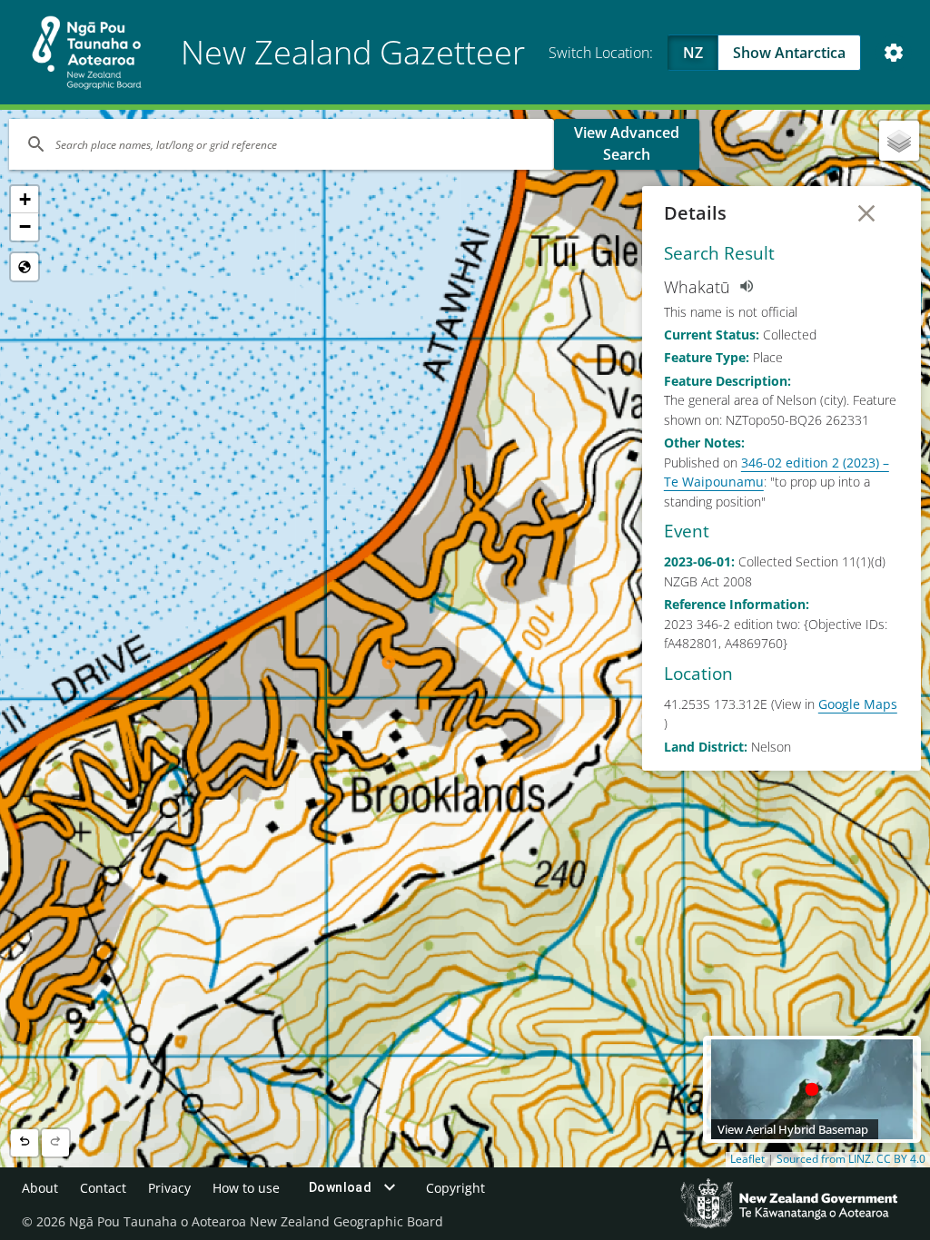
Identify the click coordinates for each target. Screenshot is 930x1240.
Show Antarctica (789, 53)
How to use (246, 1187)
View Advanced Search (626, 143)
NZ (693, 53)
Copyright (455, 1187)
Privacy (169, 1187)
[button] (24, 199)
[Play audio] (746, 287)
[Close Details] (866, 213)
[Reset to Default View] (24, 266)
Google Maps (857, 704)
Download (340, 1187)
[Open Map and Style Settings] (894, 52)
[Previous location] (24, 1142)
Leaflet (747, 1159)
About (40, 1187)
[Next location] (55, 1142)
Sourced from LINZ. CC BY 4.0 (851, 1159)
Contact (103, 1187)
